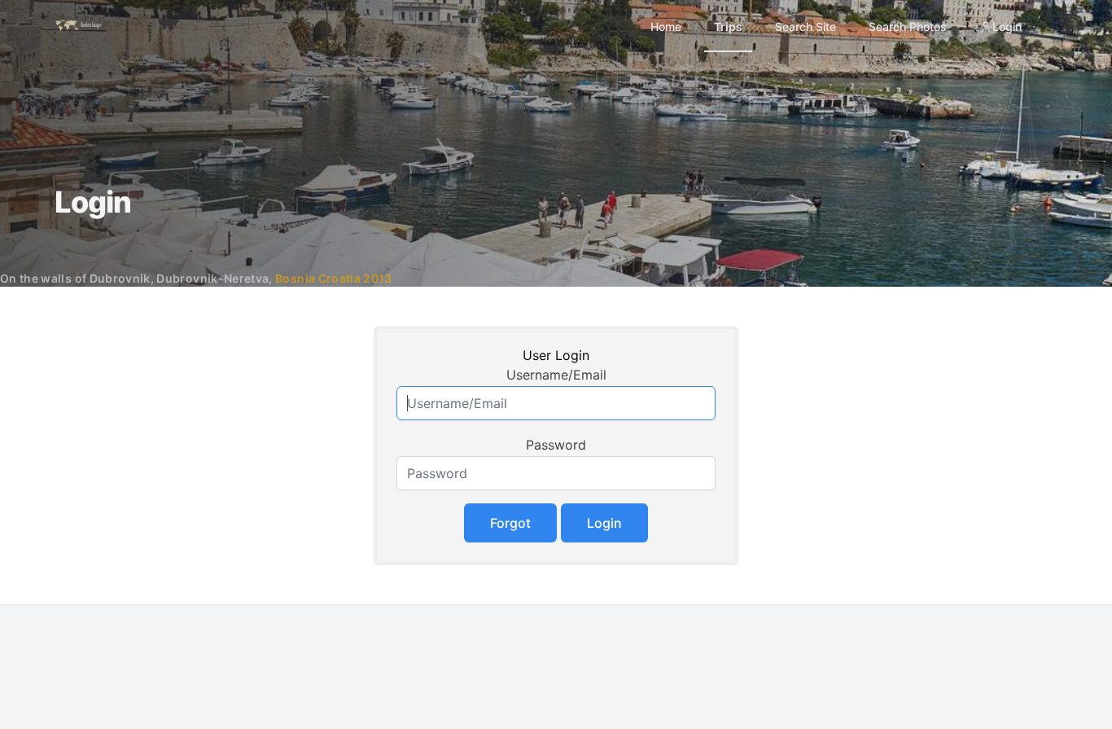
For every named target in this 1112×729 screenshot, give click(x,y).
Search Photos (908, 26)
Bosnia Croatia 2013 (333, 278)
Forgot (510, 523)
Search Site (805, 26)
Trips (728, 26)
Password (556, 445)
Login (1007, 26)
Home (665, 26)
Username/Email (556, 375)
